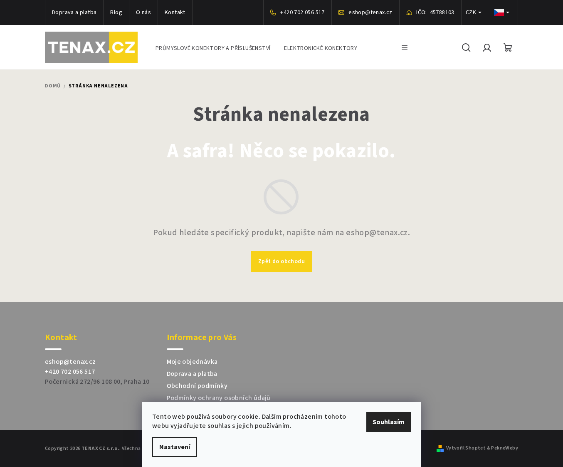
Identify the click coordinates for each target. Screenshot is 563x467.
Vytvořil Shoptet (466, 448)
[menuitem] (213, 47)
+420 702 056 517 (70, 371)
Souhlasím (389, 422)
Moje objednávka (192, 361)
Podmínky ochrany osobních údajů (219, 397)
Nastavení (174, 447)
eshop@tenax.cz (70, 361)
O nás (143, 12)
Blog (116, 12)
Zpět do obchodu (281, 261)
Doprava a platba (74, 12)
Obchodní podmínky (197, 385)
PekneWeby (504, 448)
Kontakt (175, 12)
